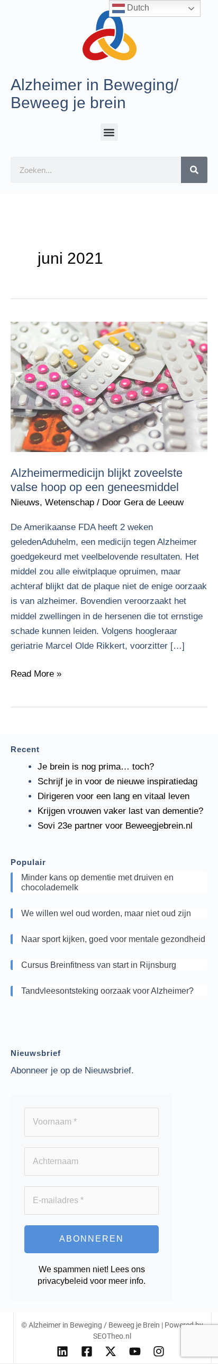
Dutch (137, 7)
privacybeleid (63, 1280)
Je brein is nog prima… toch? (96, 767)
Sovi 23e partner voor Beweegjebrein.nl (115, 826)
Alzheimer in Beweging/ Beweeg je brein (94, 93)
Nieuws (25, 502)
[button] (109, 132)
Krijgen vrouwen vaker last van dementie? (120, 811)
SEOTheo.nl (112, 1336)
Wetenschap (69, 502)
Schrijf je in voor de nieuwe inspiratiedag (117, 781)
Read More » (36, 673)
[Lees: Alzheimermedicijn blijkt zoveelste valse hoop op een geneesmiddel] (109, 386)
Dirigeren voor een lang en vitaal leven (113, 796)
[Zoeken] (194, 170)
